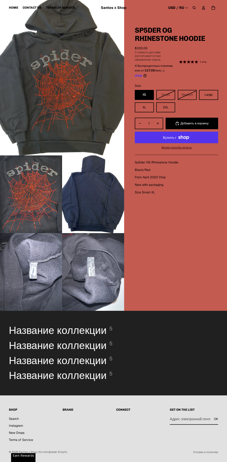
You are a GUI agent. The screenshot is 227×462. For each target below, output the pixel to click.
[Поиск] (194, 8)
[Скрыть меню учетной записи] (203, 8)
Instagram (16, 426)
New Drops (16, 433)
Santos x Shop (28, 452)
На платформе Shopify (52, 452)
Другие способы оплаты (176, 147)
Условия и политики (205, 452)
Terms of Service (21, 440)
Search (14, 419)
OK (216, 419)
